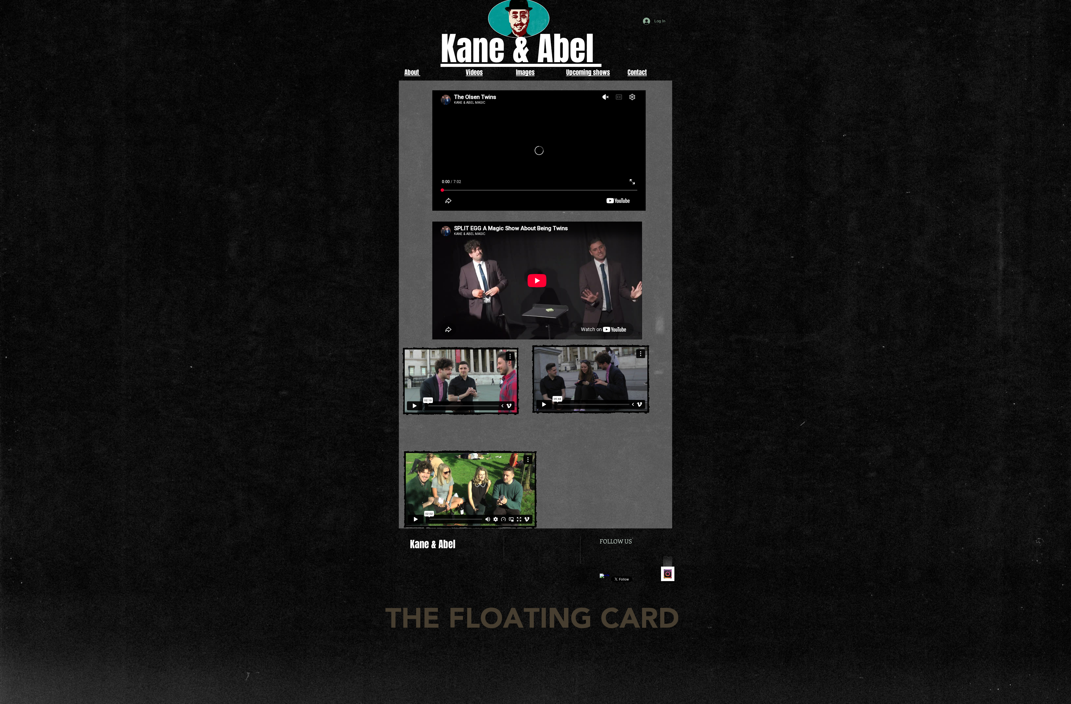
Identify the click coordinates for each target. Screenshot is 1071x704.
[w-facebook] (604, 578)
